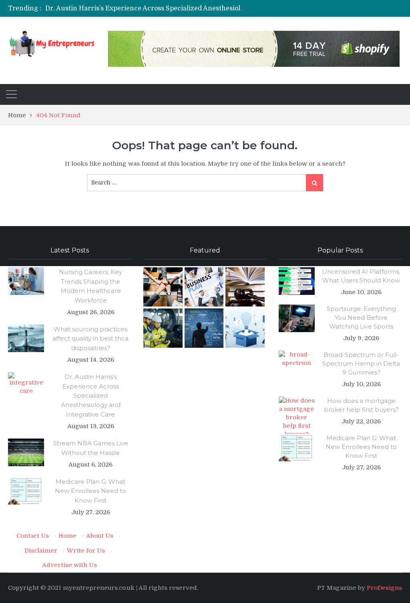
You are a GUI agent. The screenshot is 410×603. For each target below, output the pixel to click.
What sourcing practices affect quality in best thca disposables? (90, 338)
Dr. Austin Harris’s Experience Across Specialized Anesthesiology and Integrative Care (181, 8)
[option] (145, 8)
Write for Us (86, 550)
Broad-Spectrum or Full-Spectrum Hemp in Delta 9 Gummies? (361, 363)
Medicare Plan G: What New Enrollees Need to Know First (90, 491)
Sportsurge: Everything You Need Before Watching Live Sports (361, 317)
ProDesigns (384, 587)
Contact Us (32, 535)
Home (67, 535)
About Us (99, 535)
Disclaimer (40, 550)
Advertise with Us (69, 565)
